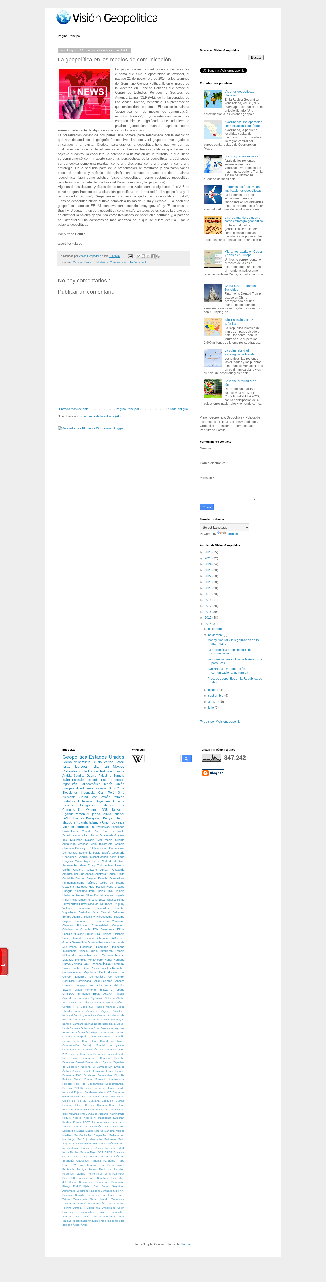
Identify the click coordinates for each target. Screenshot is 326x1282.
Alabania (110, 998)
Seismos (106, 980)
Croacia (85, 929)
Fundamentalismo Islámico (79, 882)
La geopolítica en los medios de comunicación (230, 651)
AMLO (104, 869)
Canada (119, 1032)
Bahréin (67, 1023)
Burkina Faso (84, 921)
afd (100, 1216)
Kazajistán (93, 818)
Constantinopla (71, 1049)
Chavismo (118, 921)
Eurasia (119, 1071)
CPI (110, 1032)
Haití (91, 886)
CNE (103, 1032)
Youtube (119, 908)
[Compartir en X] (148, 256)
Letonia (119, 950)
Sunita (120, 899)
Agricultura (69, 843)
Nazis (65, 1152)
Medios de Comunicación (111, 262)
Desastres (68, 1062)
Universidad (109, 1207)
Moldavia (67, 959)
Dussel (80, 1062)
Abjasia (120, 993)
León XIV (118, 1122)
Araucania (92, 1011)
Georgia (83, 856)
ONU (105, 810)
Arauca (79, 1011)
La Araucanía (101, 1122)
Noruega (119, 959)
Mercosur (108, 955)
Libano (66, 1126)
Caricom (67, 1036)
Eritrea (89, 933)
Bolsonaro (87, 1028)
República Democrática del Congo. (99, 976)
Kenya (107, 818)
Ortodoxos (82, 1160)
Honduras (102, 946)
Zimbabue (84, 993)
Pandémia (109, 1160)
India (95, 766)
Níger (65, 899)
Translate (233, 534)
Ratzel (92, 1178)
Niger (93, 1152)
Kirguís (66, 1117)
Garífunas (118, 1092)
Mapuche (68, 822)
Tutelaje (111, 1203)
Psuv (121, 1173)
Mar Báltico (79, 955)
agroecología (85, 827)
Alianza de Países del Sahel (86, 1002)
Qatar (86, 968)
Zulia (94, 1216)
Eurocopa (68, 1075)
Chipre (94, 1041)
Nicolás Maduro (79, 1152)
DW (95, 929)
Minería (119, 955)
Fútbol (94, 835)
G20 (113, 938)
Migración (92, 895)
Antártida (84, 912)
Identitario (81, 1109)
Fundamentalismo (95, 1092)
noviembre (216, 635)
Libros (107, 1126)
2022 (208, 576)
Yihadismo (84, 908)
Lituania (119, 891)
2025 (208, 558)
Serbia (96, 861)
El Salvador (100, 1066)
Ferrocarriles (105, 1075)
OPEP (108, 1152)
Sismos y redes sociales (241, 156)
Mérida (103, 1143)
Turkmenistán (105, 865)
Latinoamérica (90, 784)
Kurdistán (118, 1117)
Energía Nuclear (73, 933)
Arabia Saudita (73, 775)
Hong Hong (116, 1105)
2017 (208, 606)
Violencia (67, 908)
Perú (111, 792)
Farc (86, 835)
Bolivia (106, 814)
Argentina (103, 801)
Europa (81, 766)
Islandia (119, 1109)
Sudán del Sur (114, 985)
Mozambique (83, 861)
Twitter (120, 1203)
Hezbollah (86, 946)
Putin (65, 1178)
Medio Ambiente (73, 895)
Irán (106, 766)
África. (76, 1224)
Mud (95, 1143)
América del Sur (73, 873)
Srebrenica (93, 1195)
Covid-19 (68, 878)
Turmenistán (70, 904)
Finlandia (118, 933)
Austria (105, 1019)
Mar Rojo (82, 1139)
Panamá (96, 1160)
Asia (94, 843)
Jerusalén (92, 1113)
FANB (66, 818)
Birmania (75, 1028)
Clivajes (119, 1041)
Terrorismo (80, 865)
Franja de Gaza (104, 1088)
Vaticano (91, 869)
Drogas (80, 878)
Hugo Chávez (115, 886)
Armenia (118, 801)
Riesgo (66, 1186)
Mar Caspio (95, 1135)
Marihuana (110, 1139)
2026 (208, 552)
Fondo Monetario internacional (104, 1079)
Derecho (119, 1058)
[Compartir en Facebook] (153, 256)
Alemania (69, 797)
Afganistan (97, 998)
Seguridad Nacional (88, 1190)
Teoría (108, 784)
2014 (208, 624)
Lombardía (68, 1130)
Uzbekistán (86, 801)
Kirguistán (76, 839)
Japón (104, 856)
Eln (110, 1066)
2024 (208, 564)
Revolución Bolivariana (110, 1182)
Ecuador (118, 814)
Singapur (81, 985)
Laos (121, 856)
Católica (94, 848)
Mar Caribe (80, 1135)
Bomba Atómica (72, 916)
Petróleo (118, 797)
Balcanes (118, 912)
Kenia (113, 856)
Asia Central (101, 912)
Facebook (89, 1075)
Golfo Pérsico (70, 1096)
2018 (208, 600)
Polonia (66, 968)
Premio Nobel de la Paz (102, 1173)
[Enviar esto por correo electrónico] (138, 256)
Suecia (111, 899)
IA (72, 1109)
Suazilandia (108, 1195)
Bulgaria (67, 921)
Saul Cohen (102, 1186)
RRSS (73, 1178)
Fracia (88, 1088)
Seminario (106, 1190)
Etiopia (110, 1071)
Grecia (66, 942)
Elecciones (70, 792)
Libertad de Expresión (87, 1126)
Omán (77, 1156)
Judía (94, 950)
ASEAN (107, 993)
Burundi (83, 797)
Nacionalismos (70, 1147)
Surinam (67, 865)
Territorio (90, 989)
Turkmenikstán (96, 1203)
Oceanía (67, 1156)
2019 (208, 594)
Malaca (120, 1130)
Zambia (86, 1216)
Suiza (121, 1195)
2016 (208, 612)
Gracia (106, 1096)
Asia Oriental (98, 1015)
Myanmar (92, 810)
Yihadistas (102, 908)
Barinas (88, 1023)
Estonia (102, 878)
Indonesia (88, 792)
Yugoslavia (69, 912)
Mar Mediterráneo (113, 1135)
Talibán (77, 989)
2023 (208, 570)
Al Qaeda (93, 814)
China (67, 762)
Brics (112, 788)
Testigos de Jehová (74, 1203)
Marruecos (94, 955)
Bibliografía (109, 1023)
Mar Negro (68, 1139)
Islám (66, 780)
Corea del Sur (77, 1053)
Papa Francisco (112, 780)
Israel (66, 766)
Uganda (68, 814)
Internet (94, 856)
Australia (100, 873)
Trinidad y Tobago (111, 989)
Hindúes (102, 1105)
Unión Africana (72, 869)
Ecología (92, 780)
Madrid (89, 1130)
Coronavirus (116, 848)
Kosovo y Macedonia (97, 1117)
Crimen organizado (84, 1058)
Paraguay (118, 963)
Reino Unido (78, 899)
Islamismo (80, 891)
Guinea (120, 1100)
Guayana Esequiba (101, 1100)
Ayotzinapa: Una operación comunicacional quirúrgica (243, 123)
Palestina (104, 775)
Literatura (118, 1126)
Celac (103, 848)
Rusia (97, 762)
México (118, 766)
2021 (208, 582)
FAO (78, 1075)
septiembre (216, 695)
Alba (65, 1002)
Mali (99, 839)
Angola (89, 873)
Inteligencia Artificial (75, 950)
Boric (97, 1028)
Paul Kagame (88, 1165)
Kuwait (77, 1122)
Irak (64, 839)
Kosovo (77, 1117)
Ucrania (118, 771)
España (67, 805)
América (83, 843)
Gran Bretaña (101, 797)
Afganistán (69, 784)
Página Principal (69, 36)
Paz (102, 1165)
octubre (213, 690)
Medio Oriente (114, 839)
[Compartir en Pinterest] (157, 256)
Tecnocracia (80, 1199)
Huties (66, 1109)
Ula (131, 262)
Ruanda (82, 822)
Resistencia (86, 1182)
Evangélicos (116, 878)
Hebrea (78, 1105)
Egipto (96, 852)
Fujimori (78, 1092)
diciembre (215, 629)
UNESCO (68, 993)
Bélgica (95, 1032)
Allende (109, 1002)
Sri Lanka (95, 985)
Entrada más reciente (74, 409)
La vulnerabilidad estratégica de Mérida (240, 352)
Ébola (96, 993)
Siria (121, 792)
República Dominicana (76, 980)
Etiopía (106, 852)
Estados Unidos (106, 757)
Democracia (69, 852)
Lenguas (67, 861)
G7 (109, 1092)
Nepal (108, 959)
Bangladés (117, 826)
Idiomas (78, 818)
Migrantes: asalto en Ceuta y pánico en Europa (243, 253)
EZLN (120, 929)
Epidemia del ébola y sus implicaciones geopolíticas (243, 188)
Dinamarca (107, 929)
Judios (101, 891)
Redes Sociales (101, 968)
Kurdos (66, 1122)
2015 (208, 617)
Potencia (80, 1173)
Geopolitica (69, 856)
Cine (96, 831)
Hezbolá (90, 1105)
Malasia (89, 839)
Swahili (66, 989)
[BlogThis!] (143, 256)
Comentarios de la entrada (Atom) (100, 416)
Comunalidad (100, 925)
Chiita (120, 873)
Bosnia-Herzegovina (112, 1028)
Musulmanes (84, 788)
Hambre (67, 1105)
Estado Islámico (72, 835)
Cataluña (119, 1036)
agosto (213, 702)
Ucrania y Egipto (83, 1207)
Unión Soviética (113, 822)
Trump (92, 865)
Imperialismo (95, 1109)
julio (211, 707)
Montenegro (95, 959)
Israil (82, 1113)
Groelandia (117, 1096)
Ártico (84, 1224)
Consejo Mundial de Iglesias (103, 1045)
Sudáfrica (69, 801)
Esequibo (86, 1071)
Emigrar (91, 878)
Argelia (105, 1011)
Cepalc (66, 1041)
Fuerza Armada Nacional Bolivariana (85, 938)
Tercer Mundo (99, 1199)
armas (120, 1216)
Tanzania (118, 810)
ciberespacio (79, 1220)
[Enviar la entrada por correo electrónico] (130, 256)
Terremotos (117, 1199)
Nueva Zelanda (72, 963)
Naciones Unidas (92, 1147)
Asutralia (94, 1019)
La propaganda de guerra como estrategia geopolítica (244, 219)
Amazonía (118, 869)
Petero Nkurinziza (100, 1169)
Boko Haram (70, 831)
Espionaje (99, 1071)
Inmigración (88, 805)
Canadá (86, 831)
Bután (85, 1032)
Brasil (119, 762)
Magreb (98, 1130)
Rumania (91, 899)
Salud (96, 980)
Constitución (90, 1049)
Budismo (119, 916)
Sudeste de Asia (113, 861)
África (108, 762)
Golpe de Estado (112, 882)
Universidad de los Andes (95, 904)
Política (77, 968)
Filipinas (107, 933)
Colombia (70, 771)
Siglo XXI (118, 1190)
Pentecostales (115, 1165)
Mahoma (109, 1130)
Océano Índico (101, 963)
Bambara (78, 1023)
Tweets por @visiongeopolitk (220, 721)
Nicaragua (106, 895)
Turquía (119, 775)
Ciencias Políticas (84, 262)
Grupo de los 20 (74, 1100)
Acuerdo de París (73, 998)
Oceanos (119, 1152)
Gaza (120, 938)
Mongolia (80, 959)
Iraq (106, 1109)
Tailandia (94, 822)
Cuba (120, 788)
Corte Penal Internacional (101, 1053)
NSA (121, 1143)
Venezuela (140, 262)
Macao (80, 1130)
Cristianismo (70, 929)
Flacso (78, 1079)
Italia (92, 891)
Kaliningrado (117, 1113)
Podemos (68, 1173)
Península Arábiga (74, 1169)
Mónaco (113, 1143)
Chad (85, 1041)
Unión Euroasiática (111, 1212)
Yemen (77, 1216)
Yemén (80, 814)
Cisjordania (106, 1041)
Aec (87, 998)
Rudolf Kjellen (82, 1186)
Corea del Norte (113, 831)
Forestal (67, 1083)
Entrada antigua (177, 409)
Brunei (66, 1032)
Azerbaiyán (103, 826)
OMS (87, 963)
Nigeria (120, 895)
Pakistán (78, 780)
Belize (97, 1023)
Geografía (118, 852)
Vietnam (68, 827)
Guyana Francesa (99, 942)
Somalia (80, 1195)
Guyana (119, 835)
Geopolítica (74, 757)
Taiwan (66, 1199)
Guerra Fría (79, 942)
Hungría (67, 891)
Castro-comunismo (100, 1036)
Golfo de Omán (91, 1096)
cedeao (66, 1220)
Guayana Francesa (74, 886)
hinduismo (94, 1220)
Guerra (91, 775)
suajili (115, 1220)
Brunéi (76, 1032)
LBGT (86, 1122)
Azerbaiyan (117, 1019)
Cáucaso (105, 1058)
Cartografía (80, 1036)
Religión (106, 771)
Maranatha (96, 1139)
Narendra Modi (114, 1147)
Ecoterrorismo (93, 1062)
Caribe (111, 873)
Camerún (103, 921)
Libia (110, 891)
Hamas (100, 886)
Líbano (119, 818)
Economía (85, 852)
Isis (112, 1109)
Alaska (120, 998)
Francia (93, 771)
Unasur (119, 865)
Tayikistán (101, 788)
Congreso (118, 925)
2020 (208, 588)
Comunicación (70, 1045)
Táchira (66, 1207)
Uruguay (119, 904)
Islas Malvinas (70, 1113)
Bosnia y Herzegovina (98, 916)
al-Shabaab (109, 1216)
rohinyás (106, 1220)
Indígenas (118, 946)
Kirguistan (106, 950)
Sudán (102, 899)
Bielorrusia (105, 843)
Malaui (66, 955)
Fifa (97, 933)
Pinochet (119, 1169)
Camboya (81, 848)
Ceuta (76, 1041)
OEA (100, 1152)
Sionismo (67, 1195)
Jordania (103, 1113)
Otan (101, 792)
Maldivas (67, 1135)
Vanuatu (67, 1216)
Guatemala (106, 835)
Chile (83, 771)
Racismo (83, 1178)
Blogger (185, 1244)
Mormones (86, 1143)
